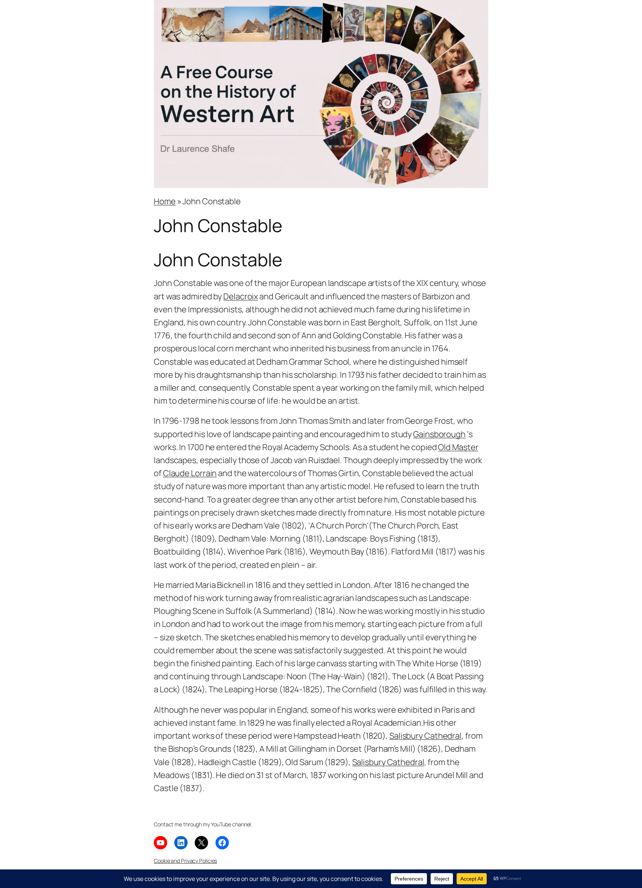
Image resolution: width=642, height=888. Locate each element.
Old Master (458, 447)
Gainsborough (439, 434)
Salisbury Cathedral (425, 735)
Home (165, 201)
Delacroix (240, 296)
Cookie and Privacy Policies (185, 860)
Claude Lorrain (190, 473)
